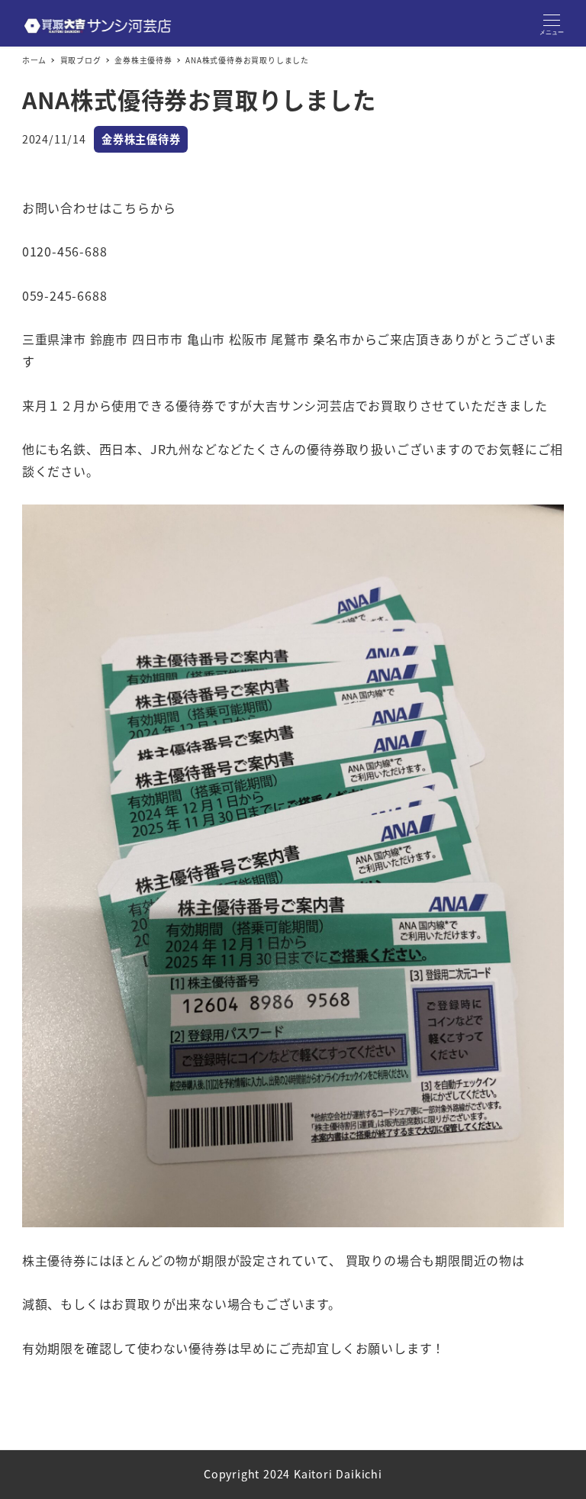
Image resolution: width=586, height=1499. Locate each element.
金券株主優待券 (141, 139)
